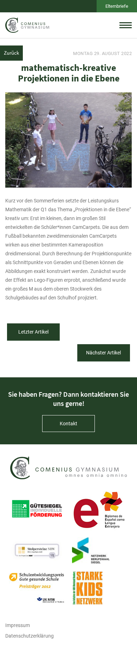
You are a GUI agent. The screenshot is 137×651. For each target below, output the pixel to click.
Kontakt (68, 423)
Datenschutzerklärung (29, 636)
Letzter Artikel (33, 332)
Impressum (17, 625)
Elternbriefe (116, 6)
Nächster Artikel (103, 352)
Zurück (11, 52)
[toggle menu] (125, 25)
